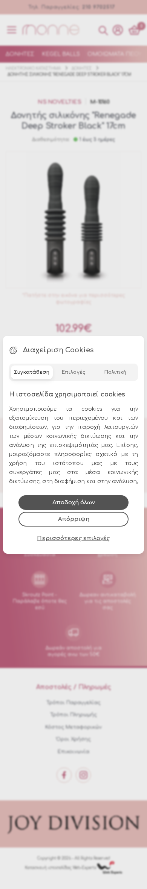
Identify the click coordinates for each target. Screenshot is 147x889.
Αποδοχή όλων (73, 502)
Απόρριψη (73, 519)
